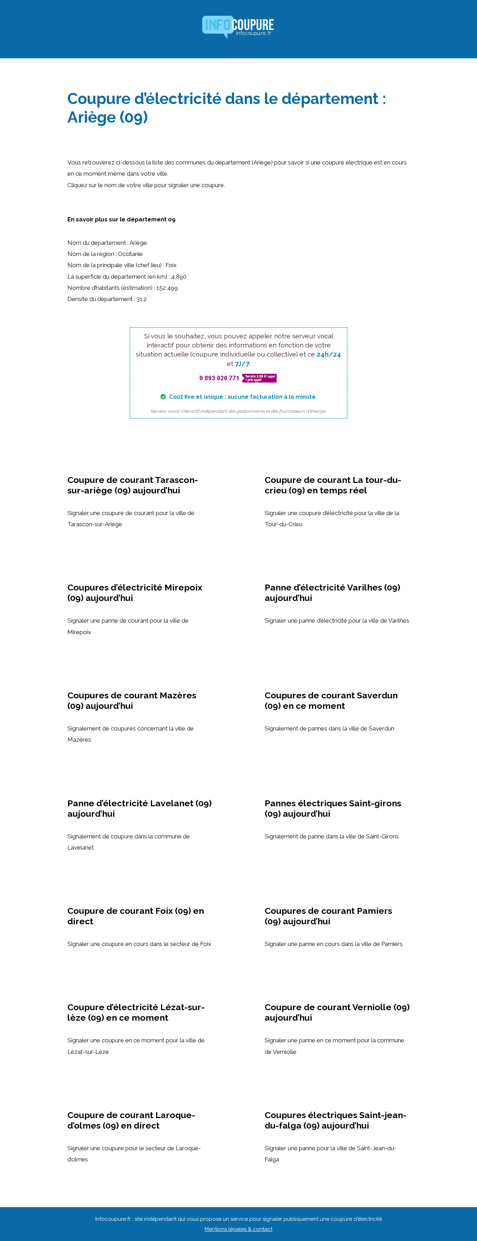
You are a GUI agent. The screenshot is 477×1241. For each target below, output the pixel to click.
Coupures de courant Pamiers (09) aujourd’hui (328, 915)
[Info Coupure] (238, 28)
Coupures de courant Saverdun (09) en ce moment (331, 700)
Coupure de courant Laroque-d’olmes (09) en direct (131, 1120)
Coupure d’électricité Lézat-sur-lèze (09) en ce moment (136, 1012)
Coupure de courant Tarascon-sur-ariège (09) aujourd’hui (132, 485)
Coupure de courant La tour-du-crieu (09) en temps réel (333, 485)
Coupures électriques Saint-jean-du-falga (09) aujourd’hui (335, 1120)
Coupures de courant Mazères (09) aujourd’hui (131, 700)
